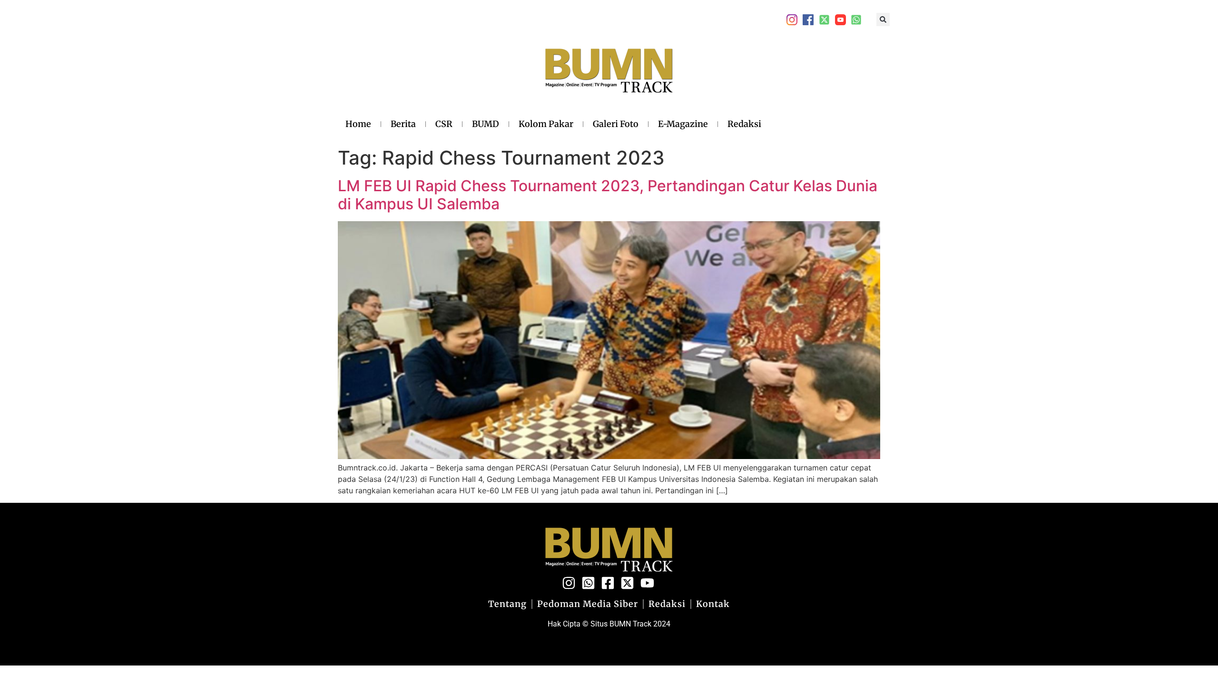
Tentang (507, 604)
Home (358, 123)
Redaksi (744, 123)
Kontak (713, 604)
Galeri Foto (615, 123)
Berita (403, 123)
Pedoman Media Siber (587, 604)
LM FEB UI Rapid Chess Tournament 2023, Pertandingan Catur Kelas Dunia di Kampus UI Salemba (607, 194)
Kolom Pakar (546, 123)
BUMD (485, 123)
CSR (443, 123)
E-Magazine (683, 123)
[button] (883, 19)
